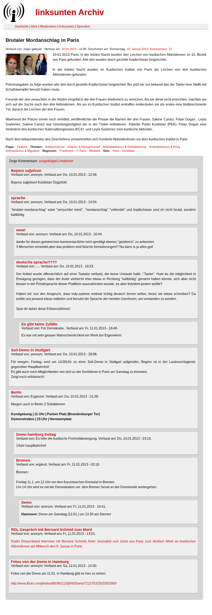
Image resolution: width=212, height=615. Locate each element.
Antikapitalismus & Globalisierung (124, 146)
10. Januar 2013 (137, 49)
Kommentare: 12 (161, 49)
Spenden (83, 26)
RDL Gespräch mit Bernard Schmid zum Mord (51, 530)
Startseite (22, 26)
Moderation (48, 26)
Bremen (23, 460)
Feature (22, 146)
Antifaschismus (55, 146)
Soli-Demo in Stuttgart (30, 350)
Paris (116, 150)
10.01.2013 (68, 49)
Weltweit (94, 150)
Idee (34, 26)
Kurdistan (128, 150)
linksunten (66, 26)
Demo (26, 502)
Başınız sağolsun (26, 171)
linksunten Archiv (69, 12)
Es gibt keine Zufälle (39, 324)
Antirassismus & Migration (23, 150)
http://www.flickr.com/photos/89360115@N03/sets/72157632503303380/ (64, 583)
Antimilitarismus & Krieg (164, 146)
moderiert (66, 161)
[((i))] (13, 21)
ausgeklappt (48, 161)
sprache (18, 198)
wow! (20, 230)
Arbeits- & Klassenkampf (84, 146)
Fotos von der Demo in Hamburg (40, 562)
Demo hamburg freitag (36, 434)
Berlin (16, 392)
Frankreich (67, 150)
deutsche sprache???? (36, 262)
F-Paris (81, 150)
